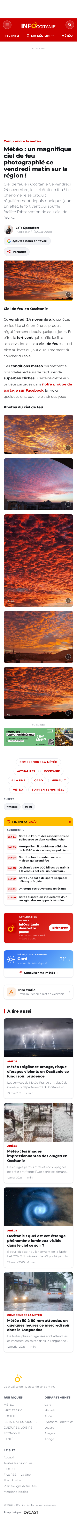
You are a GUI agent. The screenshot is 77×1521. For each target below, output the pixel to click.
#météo (12, 806)
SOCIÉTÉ (10, 1416)
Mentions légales (16, 1492)
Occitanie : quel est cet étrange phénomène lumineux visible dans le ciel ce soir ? (36, 1240)
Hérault (59, 780)
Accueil (9, 1457)
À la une (18, 780)
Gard (38, 780)
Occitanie (52, 771)
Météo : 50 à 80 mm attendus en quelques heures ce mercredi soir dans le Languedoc (38, 1325)
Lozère (49, 1427)
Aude (48, 1416)
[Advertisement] (38, 89)
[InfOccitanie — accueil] (38, 24)
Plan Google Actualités (20, 1486)
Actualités (26, 771)
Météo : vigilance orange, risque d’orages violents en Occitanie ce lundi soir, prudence (38, 1071)
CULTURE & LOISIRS (18, 1427)
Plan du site (12, 1480)
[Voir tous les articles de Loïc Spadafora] (8, 229)
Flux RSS (10, 1469)
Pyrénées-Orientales (59, 1422)
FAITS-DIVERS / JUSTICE (21, 1422)
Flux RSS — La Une (17, 1474)
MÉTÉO (67, 36)
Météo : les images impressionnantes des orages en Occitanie (37, 1156)
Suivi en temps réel (48, 789)
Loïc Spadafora (27, 228)
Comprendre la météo (22, 141)
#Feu (28, 806)
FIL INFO (12, 36)
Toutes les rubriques (18, 1463)
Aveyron (50, 1433)
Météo (18, 789)
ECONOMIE (12, 1433)
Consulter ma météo (41, 972)
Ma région (40, 35)
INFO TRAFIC (13, 1410)
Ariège (49, 1439)
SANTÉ (8, 1439)
